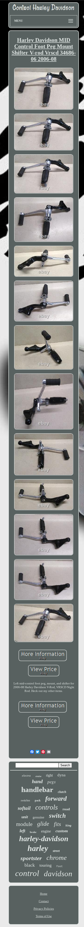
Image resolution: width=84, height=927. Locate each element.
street (56, 851)
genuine (38, 817)
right (49, 775)
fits (57, 824)
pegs (51, 782)
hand (37, 781)
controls (46, 807)
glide (43, 823)
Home (43, 893)
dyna (61, 775)
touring (45, 865)
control (27, 873)
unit (24, 817)
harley (38, 848)
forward (56, 798)
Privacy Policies (44, 908)
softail (24, 808)
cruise (38, 776)
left (22, 830)
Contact (44, 901)
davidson (58, 873)
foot (59, 866)
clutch (62, 792)
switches (25, 800)
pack (38, 800)
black (29, 865)
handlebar (37, 789)
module (24, 824)
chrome (56, 857)
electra (26, 775)
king (68, 825)
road (66, 809)
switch (57, 815)
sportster (31, 858)
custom (62, 831)
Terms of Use (44, 916)
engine (46, 831)
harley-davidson (43, 838)
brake (33, 832)
